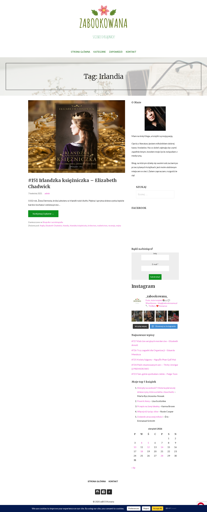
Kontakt (131, 52)
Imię (155, 253)
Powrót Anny (143, 401)
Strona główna (80, 52)
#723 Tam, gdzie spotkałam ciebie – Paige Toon (154, 374)
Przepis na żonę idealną (148, 406)
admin (47, 193)
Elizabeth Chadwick (54, 225)
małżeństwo (102, 225)
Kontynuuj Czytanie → (43, 214)
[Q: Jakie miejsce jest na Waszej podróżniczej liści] (161, 316)
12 (148, 447)
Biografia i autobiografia (53, 222)
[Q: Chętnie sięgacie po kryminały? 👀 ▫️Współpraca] (149, 316)
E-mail (155, 264)
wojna (118, 225)
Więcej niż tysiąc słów (147, 411)
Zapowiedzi (116, 52)
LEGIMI (109, 491)
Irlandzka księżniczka (78, 225)
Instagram (97, 491)
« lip (133, 467)
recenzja (111, 225)
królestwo (92, 225)
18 (141, 451)
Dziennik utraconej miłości (150, 416)
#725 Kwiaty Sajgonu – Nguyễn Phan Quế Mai (154, 359)
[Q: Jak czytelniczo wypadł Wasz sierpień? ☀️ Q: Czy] (137, 316)
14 (162, 447)
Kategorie (100, 52)
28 (162, 455)
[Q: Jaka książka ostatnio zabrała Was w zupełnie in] (173, 316)
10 (135, 447)
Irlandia (66, 225)
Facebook (103, 491)
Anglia (42, 225)
